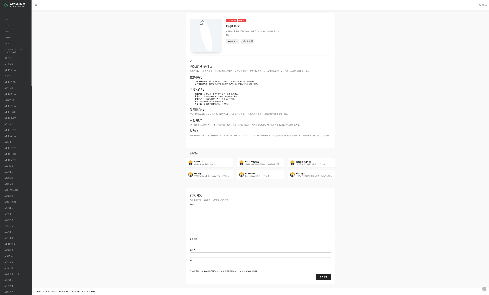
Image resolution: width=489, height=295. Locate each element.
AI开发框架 (8, 238)
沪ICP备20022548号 (62, 291)
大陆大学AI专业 (10, 226)
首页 (6, 19)
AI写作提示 (8, 232)
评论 (192, 204)
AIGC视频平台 (10, 136)
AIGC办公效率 (10, 154)
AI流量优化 (8, 184)
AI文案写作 (8, 64)
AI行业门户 (8, 292)
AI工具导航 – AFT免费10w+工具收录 (13, 50)
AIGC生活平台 (10, 106)
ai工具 (6, 25)
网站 (192, 260)
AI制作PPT (8, 286)
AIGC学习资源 (10, 82)
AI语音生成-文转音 (11, 274)
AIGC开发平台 (10, 70)
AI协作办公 (8, 220)
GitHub (484, 5)
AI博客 (7, 31)
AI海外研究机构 (10, 202)
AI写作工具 (8, 172)
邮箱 (192, 249)
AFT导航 (7, 43)
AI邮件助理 (8, 88)
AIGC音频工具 (10, 160)
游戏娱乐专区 (9, 100)
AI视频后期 (8, 196)
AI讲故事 (7, 142)
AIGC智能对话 (10, 244)
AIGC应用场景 (10, 118)
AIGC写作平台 (10, 94)
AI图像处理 (8, 268)
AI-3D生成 (8, 256)
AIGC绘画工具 (10, 148)
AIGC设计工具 (10, 130)
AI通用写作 (8, 166)
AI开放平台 (8, 214)
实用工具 (8, 58)
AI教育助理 (8, 178)
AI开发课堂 (8, 262)
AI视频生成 (8, 250)
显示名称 (194, 239)
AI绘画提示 (8, 280)
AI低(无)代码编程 (11, 190)
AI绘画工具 (8, 208)
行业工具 (8, 76)
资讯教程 (8, 37)
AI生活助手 (8, 124)
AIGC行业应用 (10, 112)
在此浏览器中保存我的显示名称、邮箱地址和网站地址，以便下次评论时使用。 (225, 271)
